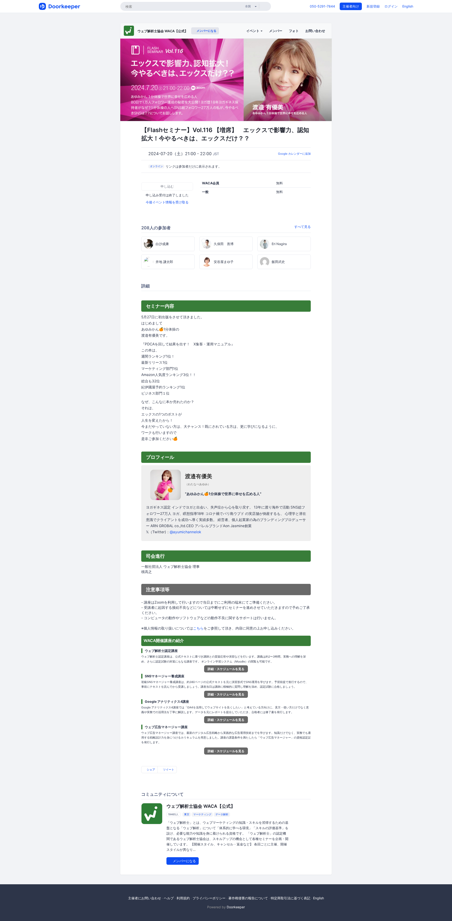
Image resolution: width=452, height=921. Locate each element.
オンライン (156, 166)
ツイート (168, 769)
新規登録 (373, 6)
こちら (198, 628)
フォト (294, 31)
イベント (253, 31)
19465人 (173, 814)
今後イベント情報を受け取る (167, 202)
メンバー (275, 31)
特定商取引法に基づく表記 (290, 898)
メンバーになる (206, 30)
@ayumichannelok (185, 532)
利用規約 (183, 898)
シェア (150, 769)
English (407, 6)
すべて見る (302, 227)
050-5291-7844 (322, 6)
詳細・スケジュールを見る (226, 669)
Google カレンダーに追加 (294, 153)
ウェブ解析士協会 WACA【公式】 (162, 31)
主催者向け (351, 6)
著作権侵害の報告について (248, 898)
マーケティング (202, 814)
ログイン (391, 6)
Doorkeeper (236, 907)
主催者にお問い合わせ (144, 898)
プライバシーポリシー (209, 898)
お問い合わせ (315, 31)
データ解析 (221, 814)
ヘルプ (169, 898)
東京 (186, 814)
